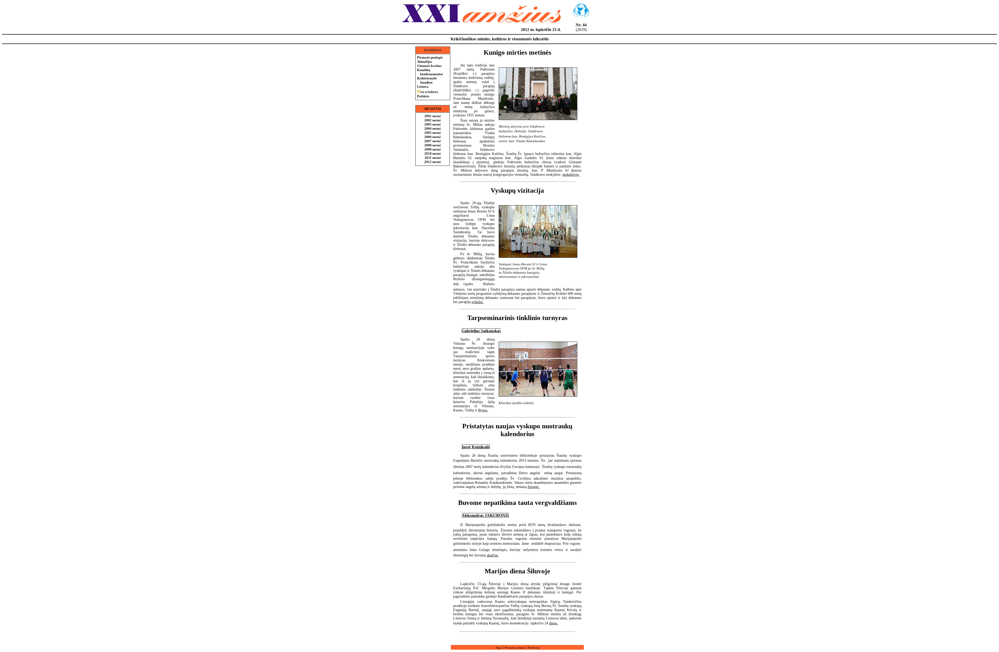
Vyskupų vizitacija (517, 190)
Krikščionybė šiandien (427, 80)
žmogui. (534, 487)
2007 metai (432, 141)
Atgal (498, 647)
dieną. (553, 623)
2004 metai (432, 128)
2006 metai (432, 137)
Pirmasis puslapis (430, 57)
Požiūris (423, 96)
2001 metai (432, 116)
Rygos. (483, 410)
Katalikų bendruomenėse (430, 72)
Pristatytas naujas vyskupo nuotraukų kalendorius (517, 430)
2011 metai (433, 158)
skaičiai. (493, 555)
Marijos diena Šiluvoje (517, 571)
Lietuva (422, 87)
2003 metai (432, 124)
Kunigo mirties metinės (517, 52)
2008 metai (432, 145)
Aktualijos (424, 62)
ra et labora (427, 92)
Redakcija (534, 647)
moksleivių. (571, 175)
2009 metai (432, 149)
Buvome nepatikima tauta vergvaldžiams (517, 502)
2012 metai (432, 162)
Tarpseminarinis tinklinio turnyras (517, 318)
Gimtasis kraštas (429, 66)
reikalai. (478, 302)
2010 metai (432, 153)
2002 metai (432, 120)
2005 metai (432, 133)
